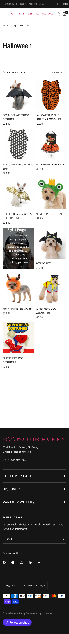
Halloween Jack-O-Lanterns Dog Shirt (48, 117)
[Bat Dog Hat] (50, 243)
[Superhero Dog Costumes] (18, 337)
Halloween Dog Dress (49, 164)
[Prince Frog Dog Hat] (50, 193)
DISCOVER (11, 489)
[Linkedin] (41, 562)
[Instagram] (24, 562)
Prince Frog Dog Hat (48, 214)
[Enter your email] (62, 539)
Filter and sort (17, 72)
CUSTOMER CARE (17, 476)
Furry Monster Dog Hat (18, 308)
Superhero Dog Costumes (13, 360)
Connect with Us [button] (12, 553)
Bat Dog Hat (43, 263)
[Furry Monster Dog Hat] (18, 288)
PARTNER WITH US (19, 502)
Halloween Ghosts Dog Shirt (18, 166)
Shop (14, 25)
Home (5, 25)
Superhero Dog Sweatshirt (45, 311)
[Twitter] (15, 562)
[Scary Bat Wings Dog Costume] (18, 94)
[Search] (58, 14)
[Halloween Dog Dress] (50, 144)
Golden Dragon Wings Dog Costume (17, 216)
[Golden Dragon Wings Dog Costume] (18, 193)
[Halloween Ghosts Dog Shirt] (18, 144)
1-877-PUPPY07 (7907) (15, 459)
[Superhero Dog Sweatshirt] (50, 288)
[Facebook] (7, 562)
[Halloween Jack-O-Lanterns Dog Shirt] (50, 94)
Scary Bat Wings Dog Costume (16, 117)
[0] (63, 14)
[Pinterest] (33, 562)
